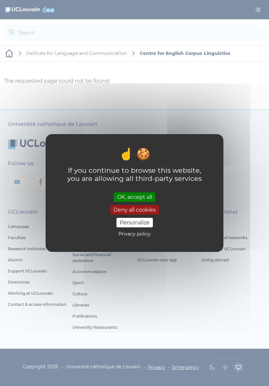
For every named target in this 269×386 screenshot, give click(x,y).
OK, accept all (134, 197)
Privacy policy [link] (134, 234)
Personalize (135, 222)
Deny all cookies (135, 210)
